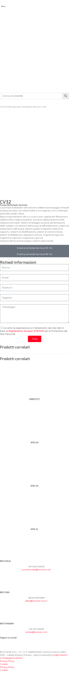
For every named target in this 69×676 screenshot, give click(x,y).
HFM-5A (34, 486)
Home (3, 107)
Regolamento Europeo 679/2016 (26, 331)
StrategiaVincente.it (12, 658)
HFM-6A (35, 442)
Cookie (4, 664)
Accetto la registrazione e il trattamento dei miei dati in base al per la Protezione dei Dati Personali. (33, 331)
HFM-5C (34, 529)
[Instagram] (13, 643)
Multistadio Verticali (31, 107)
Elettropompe (13, 107)
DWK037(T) (34, 399)
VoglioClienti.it (60, 655)
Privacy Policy (7, 661)
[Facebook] (4, 643)
